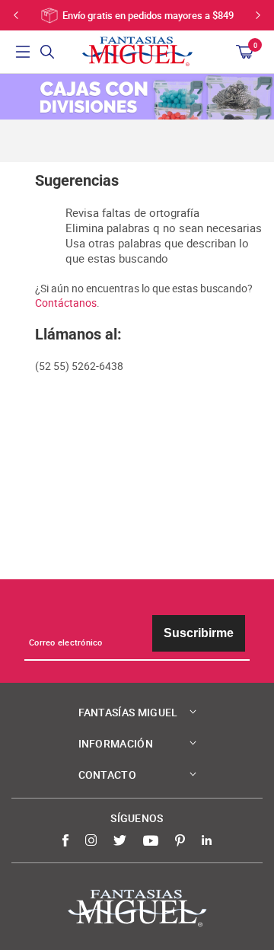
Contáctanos (66, 302)
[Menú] (22, 51)
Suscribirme (199, 632)
